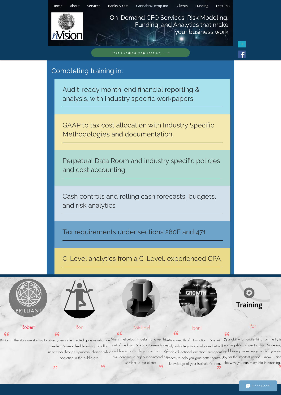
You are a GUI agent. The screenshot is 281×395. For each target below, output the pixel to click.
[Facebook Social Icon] (242, 54)
